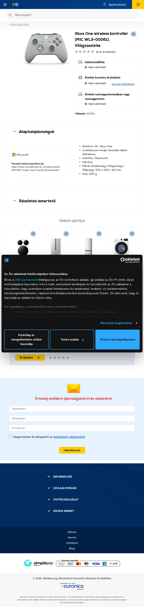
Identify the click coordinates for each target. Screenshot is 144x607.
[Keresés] (133, 15)
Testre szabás (70, 339)
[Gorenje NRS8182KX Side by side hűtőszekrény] (55, 249)
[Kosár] (138, 4)
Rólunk (72, 532)
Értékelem (26, 357)
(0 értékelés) (106, 51)
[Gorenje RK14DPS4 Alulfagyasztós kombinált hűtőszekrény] (88, 249)
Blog (72, 548)
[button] (123, 84)
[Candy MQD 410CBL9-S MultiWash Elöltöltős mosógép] (22, 249)
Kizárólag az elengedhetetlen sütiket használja (26, 339)
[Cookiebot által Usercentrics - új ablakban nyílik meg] (123, 260)
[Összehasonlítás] (33, 234)
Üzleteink (72, 543)
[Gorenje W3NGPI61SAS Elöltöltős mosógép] (121, 249)
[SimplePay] (72, 563)
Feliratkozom (72, 450)
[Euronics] (13, 4)
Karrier (72, 537)
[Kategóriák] (5, 4)
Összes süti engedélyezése (117, 339)
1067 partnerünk (26, 279)
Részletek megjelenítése (116, 323)
